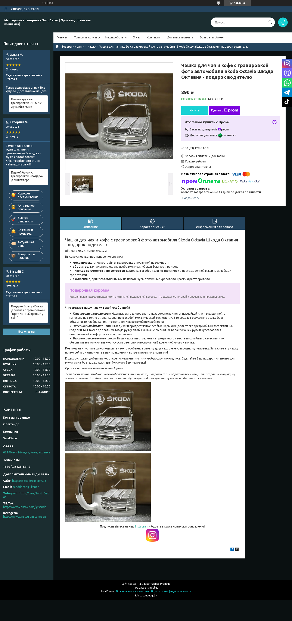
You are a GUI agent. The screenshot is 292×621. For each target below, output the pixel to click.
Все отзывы (26, 331)
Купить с (217, 110)
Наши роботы (114, 37)
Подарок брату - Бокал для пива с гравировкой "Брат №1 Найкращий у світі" (28, 312)
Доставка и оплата (180, 37)
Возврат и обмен (212, 37)
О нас (136, 37)
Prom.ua (165, 583)
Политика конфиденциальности (171, 591)
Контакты (154, 37)
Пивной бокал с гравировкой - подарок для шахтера (27, 176)
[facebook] (232, 550)
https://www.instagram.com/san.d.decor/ (26, 516)
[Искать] (270, 22)
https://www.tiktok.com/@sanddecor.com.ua (26, 507)
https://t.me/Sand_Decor (26, 495)
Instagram (142, 526)
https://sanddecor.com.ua (29, 480)
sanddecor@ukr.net (26, 487)
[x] (237, 550)
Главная (62, 37)
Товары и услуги (85, 37)
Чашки (92, 46)
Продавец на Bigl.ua (146, 587)
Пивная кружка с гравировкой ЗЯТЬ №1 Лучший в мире (27, 103)
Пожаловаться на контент (132, 591)
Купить (195, 110)
